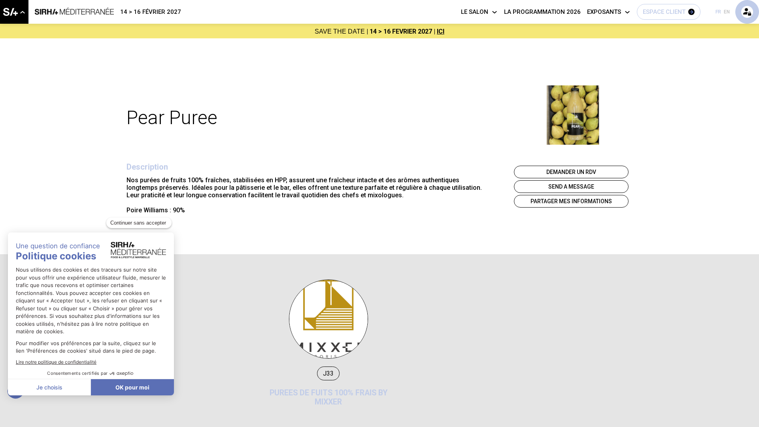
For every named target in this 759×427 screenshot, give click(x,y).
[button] (668, 12)
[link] (14, 12)
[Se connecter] (747, 12)
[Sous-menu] (22, 12)
